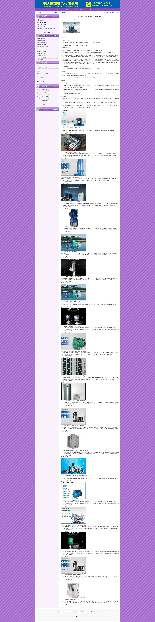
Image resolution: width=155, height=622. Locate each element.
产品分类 (74, 9)
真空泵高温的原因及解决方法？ (43, 89)
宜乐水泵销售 (40, 59)
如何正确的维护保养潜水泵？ (43, 96)
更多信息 (62, 607)
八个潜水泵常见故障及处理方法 (43, 66)
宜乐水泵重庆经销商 (41, 57)
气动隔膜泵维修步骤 (41, 81)
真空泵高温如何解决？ (41, 104)
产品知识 (81, 9)
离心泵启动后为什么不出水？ (43, 93)
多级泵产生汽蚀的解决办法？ (43, 100)
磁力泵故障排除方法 (41, 77)
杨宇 (98, 612)
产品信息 (66, 9)
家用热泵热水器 (40, 49)
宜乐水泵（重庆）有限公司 (66, 132)
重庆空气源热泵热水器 (42, 47)
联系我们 (97, 9)
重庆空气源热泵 (40, 40)
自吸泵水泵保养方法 (41, 69)
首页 (58, 9)
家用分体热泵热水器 (41, 51)
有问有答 (89, 9)
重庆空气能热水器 (41, 44)
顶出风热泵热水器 (41, 53)
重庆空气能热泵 (40, 42)
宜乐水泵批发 (40, 55)
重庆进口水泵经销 (41, 38)
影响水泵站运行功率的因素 (42, 73)
